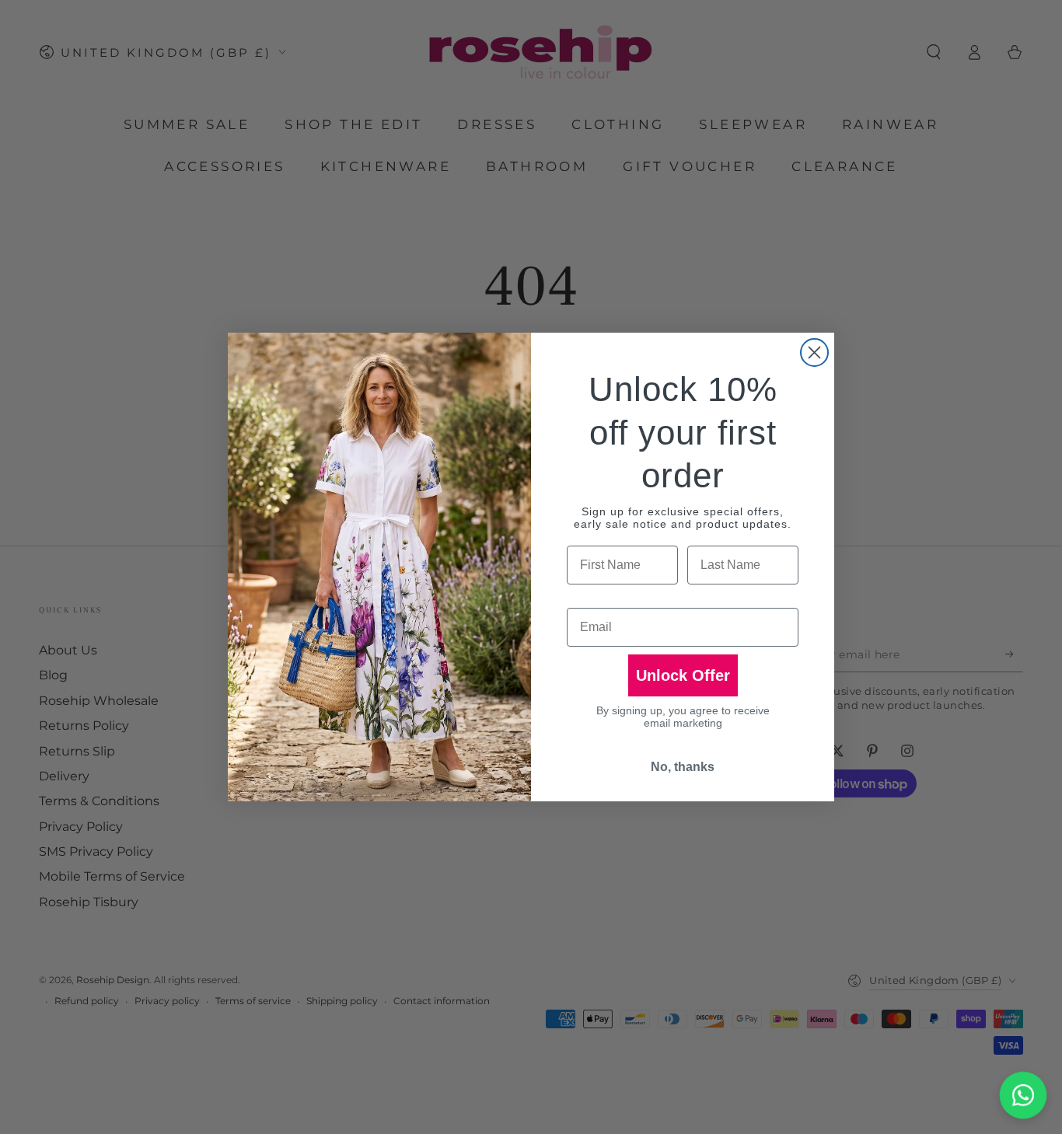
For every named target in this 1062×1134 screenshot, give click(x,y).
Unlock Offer (683, 675)
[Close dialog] (814, 352)
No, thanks (682, 766)
